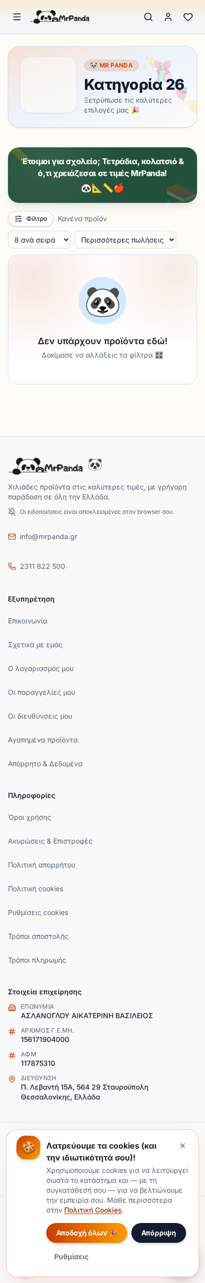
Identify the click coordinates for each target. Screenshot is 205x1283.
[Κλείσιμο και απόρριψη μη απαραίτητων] (183, 1146)
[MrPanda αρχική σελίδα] (60, 17)
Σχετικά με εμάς (35, 644)
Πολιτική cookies (35, 888)
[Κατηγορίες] (17, 17)
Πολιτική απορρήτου (41, 864)
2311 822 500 (42, 566)
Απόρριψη (158, 1232)
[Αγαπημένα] (188, 17)
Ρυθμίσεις (71, 1256)
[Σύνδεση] (168, 17)
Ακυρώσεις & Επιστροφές (50, 841)
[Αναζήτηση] (148, 17)
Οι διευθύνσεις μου (40, 716)
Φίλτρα (36, 218)
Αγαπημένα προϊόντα (43, 739)
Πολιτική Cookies (93, 1210)
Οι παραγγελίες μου (41, 692)
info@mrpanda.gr (48, 536)
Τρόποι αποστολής (38, 936)
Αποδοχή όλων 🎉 (86, 1232)
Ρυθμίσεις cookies (38, 912)
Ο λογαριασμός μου (41, 668)
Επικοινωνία (27, 620)
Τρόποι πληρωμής (37, 960)
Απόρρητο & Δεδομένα (45, 763)
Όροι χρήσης (29, 817)
